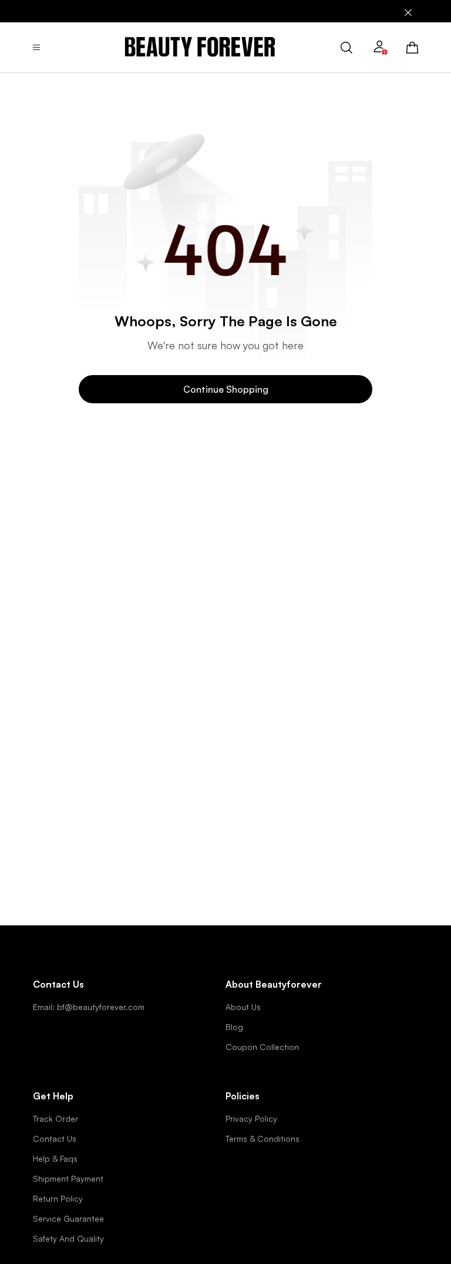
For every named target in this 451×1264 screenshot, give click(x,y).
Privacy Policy (251, 1118)
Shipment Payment (68, 1178)
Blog (234, 1027)
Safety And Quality (68, 1238)
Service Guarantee (68, 1218)
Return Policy (58, 1198)
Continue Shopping (225, 389)
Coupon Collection (262, 1047)
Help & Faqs (55, 1158)
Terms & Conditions (262, 1138)
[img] (199, 47)
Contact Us (54, 1138)
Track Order (55, 1118)
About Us (243, 1007)
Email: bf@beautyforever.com (88, 1007)
